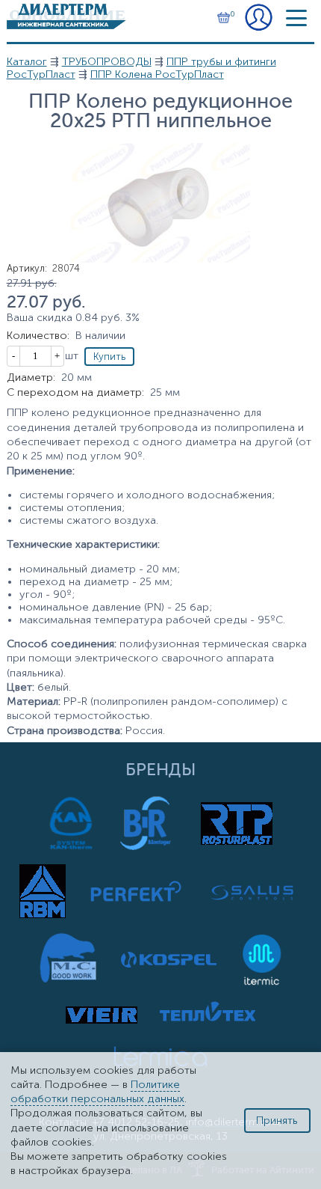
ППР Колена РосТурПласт (157, 74)
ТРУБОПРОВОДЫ (107, 61)
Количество (38, 335)
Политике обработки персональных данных (97, 1091)
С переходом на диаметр (75, 392)
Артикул (27, 268)
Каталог (27, 61)
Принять (277, 1120)
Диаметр (31, 377)
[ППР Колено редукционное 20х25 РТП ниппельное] (160, 259)
